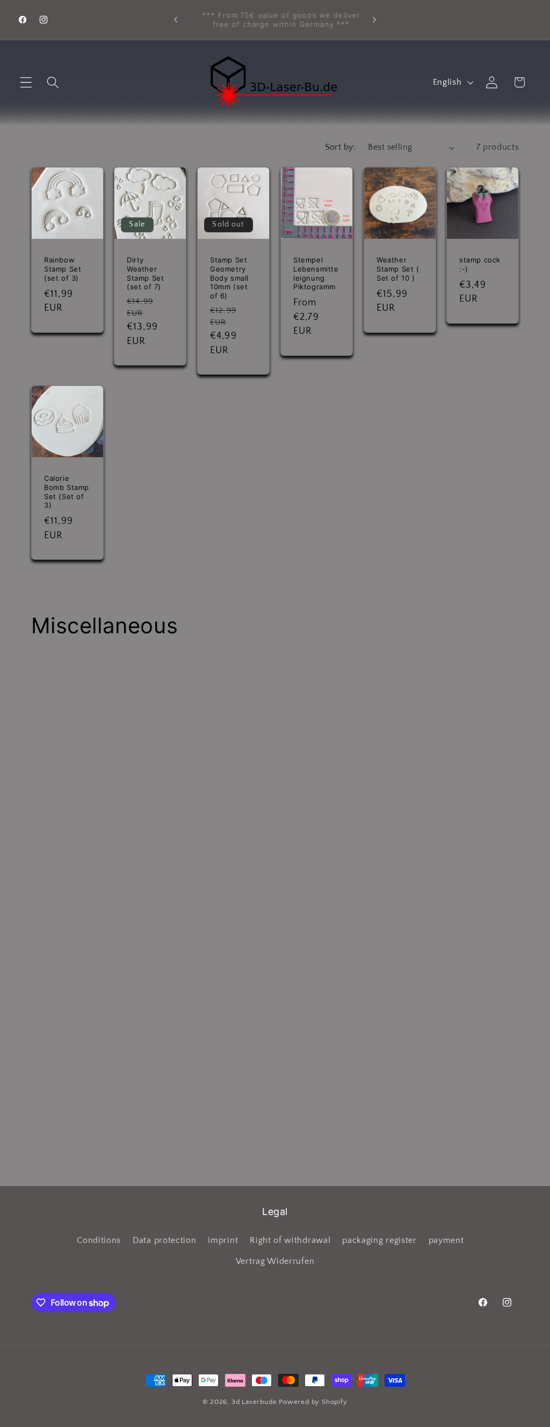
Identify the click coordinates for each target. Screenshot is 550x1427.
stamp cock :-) (480, 264)
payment (446, 1240)
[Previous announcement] (175, 20)
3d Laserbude (254, 1402)
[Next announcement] (374, 20)
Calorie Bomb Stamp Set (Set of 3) (66, 491)
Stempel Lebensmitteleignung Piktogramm (316, 273)
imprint (223, 1240)
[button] (26, 82)
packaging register (379, 1240)
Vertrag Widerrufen (275, 1261)
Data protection (164, 1240)
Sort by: (340, 147)
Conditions (99, 1240)
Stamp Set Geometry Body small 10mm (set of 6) (229, 277)
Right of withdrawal (290, 1240)
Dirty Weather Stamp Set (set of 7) (145, 273)
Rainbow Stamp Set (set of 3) (62, 268)
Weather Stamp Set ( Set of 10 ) (398, 268)
